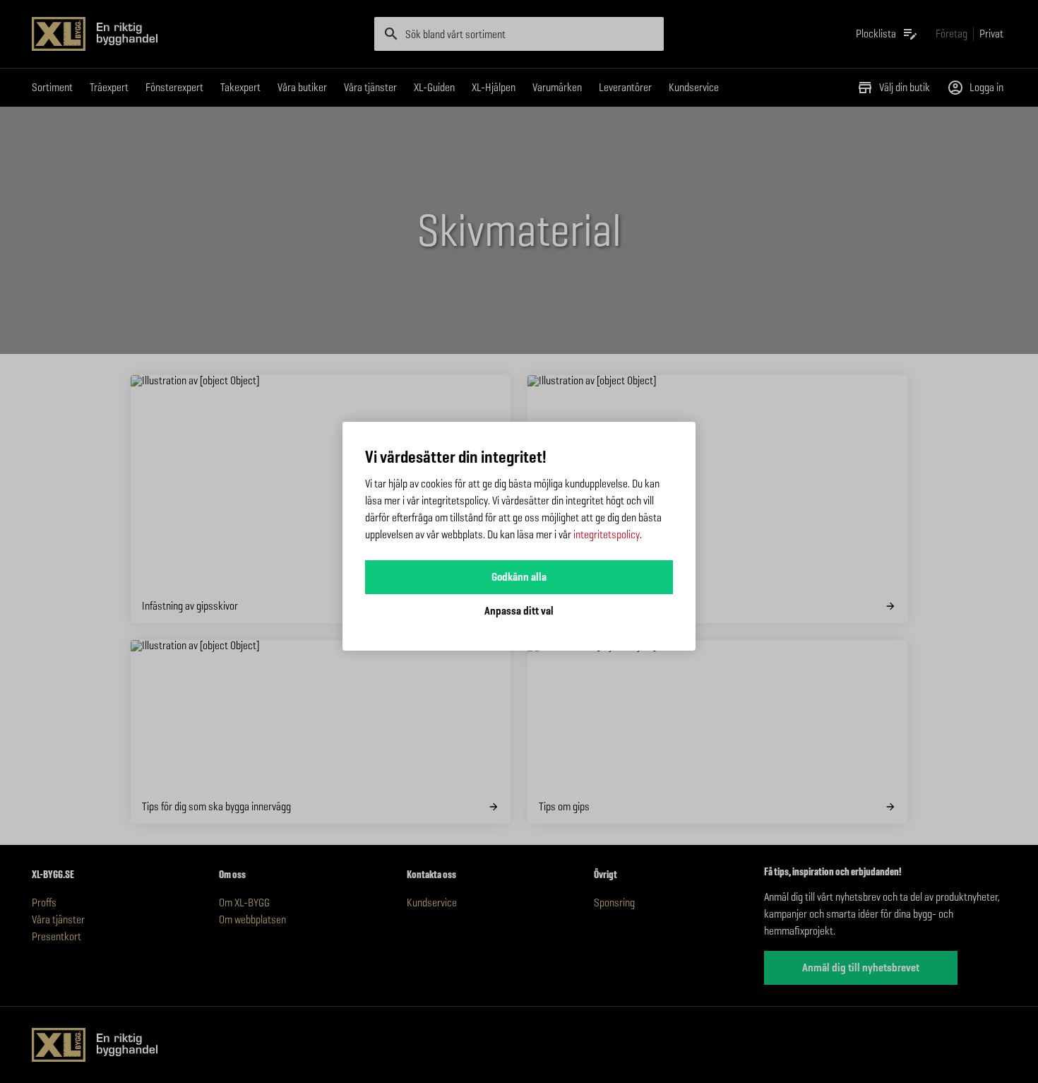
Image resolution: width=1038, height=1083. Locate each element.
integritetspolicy (606, 534)
